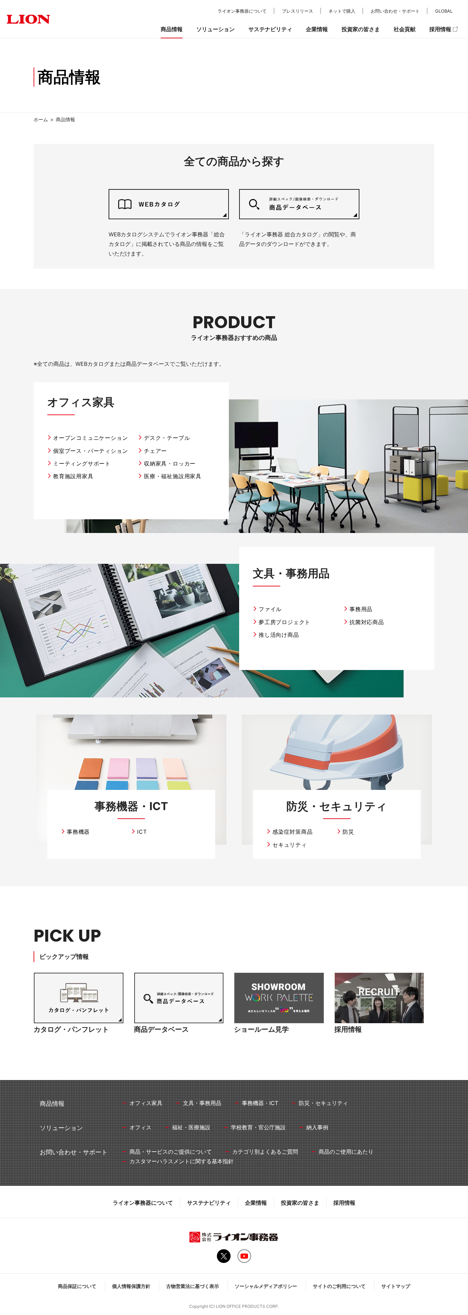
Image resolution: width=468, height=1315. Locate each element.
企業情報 (256, 1202)
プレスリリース (297, 11)
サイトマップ (395, 1286)
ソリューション (215, 29)
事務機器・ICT (131, 806)
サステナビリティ (209, 1202)
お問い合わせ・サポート (395, 11)
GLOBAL (444, 11)
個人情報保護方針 (131, 1286)
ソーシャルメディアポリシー (266, 1286)
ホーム (41, 119)
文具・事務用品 (291, 573)
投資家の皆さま (300, 1202)
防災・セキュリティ (336, 806)
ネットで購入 (342, 11)
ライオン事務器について (143, 1202)
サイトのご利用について (339, 1286)
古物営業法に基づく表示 (192, 1286)
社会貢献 (405, 29)
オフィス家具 (80, 402)
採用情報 (344, 1202)
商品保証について (77, 1286)
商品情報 (172, 29)
